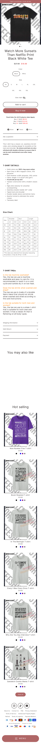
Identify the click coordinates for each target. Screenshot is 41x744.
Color (20, 69)
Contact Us (15, 711)
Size (20, 80)
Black (16, 73)
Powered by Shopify (27, 723)
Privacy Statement (31, 711)
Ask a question (8, 137)
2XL (34, 84)
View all (20, 694)
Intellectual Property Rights (26, 713)
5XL (27, 90)
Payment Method (30, 716)
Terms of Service (11, 713)
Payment (6, 335)
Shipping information (10, 323)
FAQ (22, 711)
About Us (7, 711)
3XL (13, 90)
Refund (7, 716)
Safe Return (7, 329)
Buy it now (20, 111)
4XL (20, 90)
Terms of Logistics (17, 716)
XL (28, 84)
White (24, 73)
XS (6, 84)
